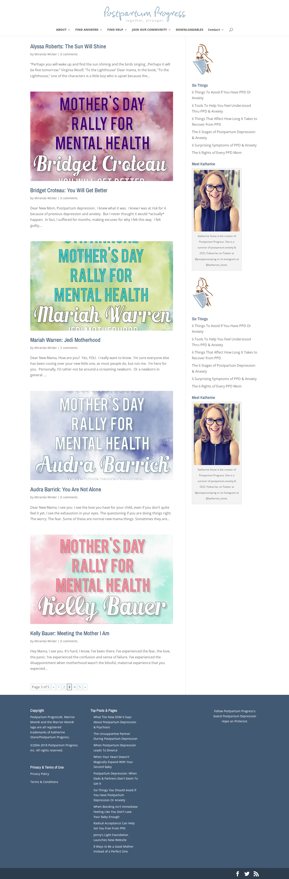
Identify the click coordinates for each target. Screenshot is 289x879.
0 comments (69, 54)
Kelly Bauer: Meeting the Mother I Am (69, 633)
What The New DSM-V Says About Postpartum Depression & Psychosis (115, 722)
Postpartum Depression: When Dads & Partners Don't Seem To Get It (116, 778)
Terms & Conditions (44, 782)
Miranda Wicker (45, 54)
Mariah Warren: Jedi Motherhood (65, 340)
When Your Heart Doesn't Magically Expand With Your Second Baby (113, 762)
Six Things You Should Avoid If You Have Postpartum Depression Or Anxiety (115, 795)
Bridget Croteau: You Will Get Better (68, 190)
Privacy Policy (39, 774)
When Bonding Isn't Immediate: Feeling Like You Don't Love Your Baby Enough (116, 812)
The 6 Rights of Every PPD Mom (217, 152)
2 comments (69, 348)
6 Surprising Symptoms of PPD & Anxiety (224, 145)
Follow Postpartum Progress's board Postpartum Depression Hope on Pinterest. (234, 716)
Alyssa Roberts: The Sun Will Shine (68, 46)
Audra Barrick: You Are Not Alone (65, 489)
